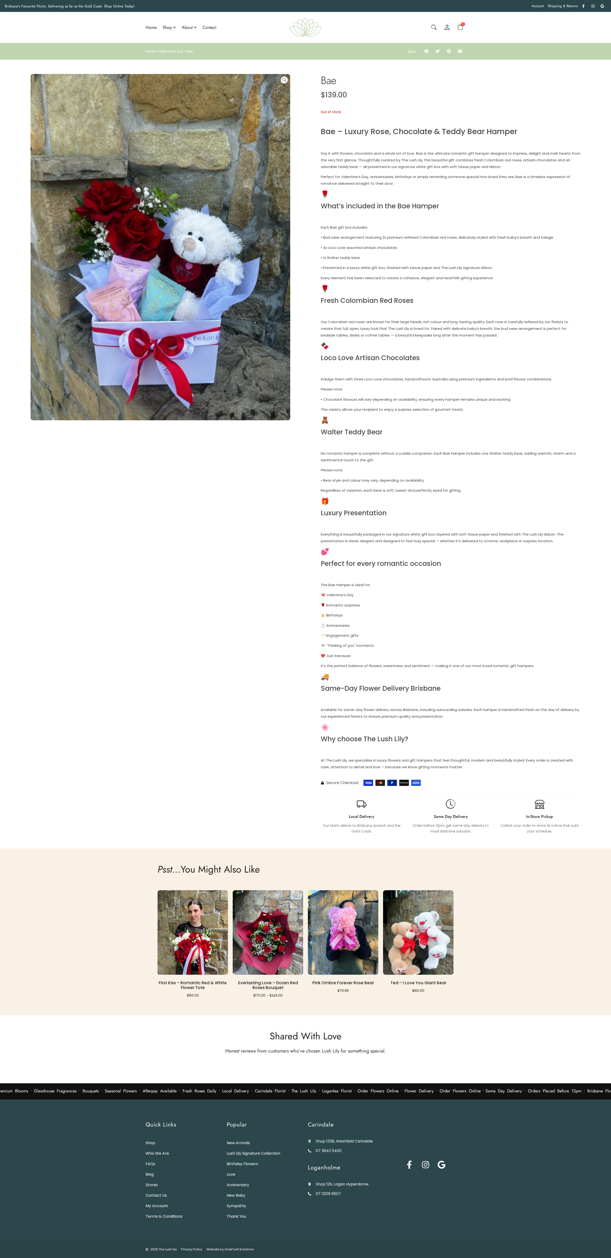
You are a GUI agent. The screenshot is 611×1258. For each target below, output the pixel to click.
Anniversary (238, 1185)
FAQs (150, 1164)
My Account (157, 1206)
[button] (426, 51)
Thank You (236, 1216)
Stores (152, 1185)
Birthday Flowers (242, 1164)
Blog (150, 1174)
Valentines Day (171, 51)
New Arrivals (238, 1143)
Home (151, 51)
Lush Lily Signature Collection (253, 1153)
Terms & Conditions (164, 1216)
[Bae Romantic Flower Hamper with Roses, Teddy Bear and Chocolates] (160, 247)
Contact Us (156, 1195)
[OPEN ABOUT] (195, 27)
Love (231, 1174)
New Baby (236, 1195)
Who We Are (157, 1153)
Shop (150, 1143)
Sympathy (236, 1206)
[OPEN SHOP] (174, 27)
